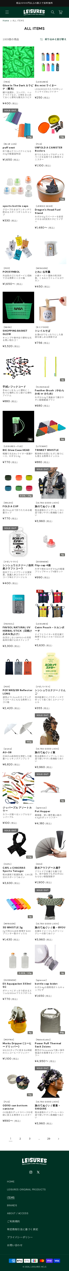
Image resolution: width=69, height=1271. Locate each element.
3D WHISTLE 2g (13, 925)
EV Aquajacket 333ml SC (17, 984)
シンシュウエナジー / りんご (50, 690)
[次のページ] (58, 1139)
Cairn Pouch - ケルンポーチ (49, 627)
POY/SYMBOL (11, 270)
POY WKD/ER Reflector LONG (18, 690)
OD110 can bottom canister (15, 1105)
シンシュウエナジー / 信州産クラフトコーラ (18, 565)
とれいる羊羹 (42, 270)
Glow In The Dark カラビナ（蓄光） (18, 85)
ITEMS (11, 1197)
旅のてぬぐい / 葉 (47, 751)
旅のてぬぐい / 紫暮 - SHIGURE (47, 1105)
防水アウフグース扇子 (48, 866)
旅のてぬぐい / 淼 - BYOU (50, 925)
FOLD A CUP (11, 505)
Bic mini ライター (46, 84)
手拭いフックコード (14, 386)
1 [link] (10, 1138)
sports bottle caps (15, 206)
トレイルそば (42, 329)
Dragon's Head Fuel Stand (48, 210)
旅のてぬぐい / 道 (47, 505)
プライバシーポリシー (20, 1237)
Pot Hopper (42, 810)
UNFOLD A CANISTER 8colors (48, 147)
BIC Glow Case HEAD (16, 448)
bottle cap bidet (46, 982)
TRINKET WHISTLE (47, 448)
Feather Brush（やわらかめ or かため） (49, 390)
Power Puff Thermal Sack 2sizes (48, 1043)
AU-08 (8, 751)
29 (48, 1138)
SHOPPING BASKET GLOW (15, 331)
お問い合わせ (15, 1245)
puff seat (10, 146)
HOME (11, 1181)
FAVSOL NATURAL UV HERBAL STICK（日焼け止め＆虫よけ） (17, 629)
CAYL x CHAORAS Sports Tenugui (14, 868)
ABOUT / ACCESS (17, 1213)
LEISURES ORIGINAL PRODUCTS (26, 1189)
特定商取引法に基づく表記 (22, 1229)
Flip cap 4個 (43, 563)
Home (6, 20)
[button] (7, 12)
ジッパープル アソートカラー (17, 809)
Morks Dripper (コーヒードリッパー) (17, 1043)
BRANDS (12, 1205)
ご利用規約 (13, 1221)
